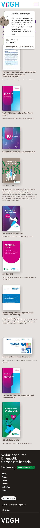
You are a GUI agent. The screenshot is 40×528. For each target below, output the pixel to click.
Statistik (13, 42)
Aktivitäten (6, 487)
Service (4, 480)
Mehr (13, 34)
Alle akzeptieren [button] (11, 47)
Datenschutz (13, 505)
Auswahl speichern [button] (26, 47)
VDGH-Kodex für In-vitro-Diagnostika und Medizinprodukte (18, 396)
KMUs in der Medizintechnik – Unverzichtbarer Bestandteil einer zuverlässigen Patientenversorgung (19, 74)
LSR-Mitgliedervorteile (10, 440)
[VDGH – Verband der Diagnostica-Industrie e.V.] (10, 4)
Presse (4, 490)
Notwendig (14, 40)
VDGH (4, 474)
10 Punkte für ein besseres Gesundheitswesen (18, 152)
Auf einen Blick (7, 274)
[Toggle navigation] (35, 4)
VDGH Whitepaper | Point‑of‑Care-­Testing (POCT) (17, 114)
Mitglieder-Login (9, 498)
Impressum (22, 505)
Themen (4, 477)
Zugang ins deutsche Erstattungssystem (16, 357)
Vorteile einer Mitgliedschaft (12, 234)
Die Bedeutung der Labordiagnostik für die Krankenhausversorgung (17, 314)
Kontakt (4, 505)
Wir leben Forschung (9, 186)
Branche (4, 484)
